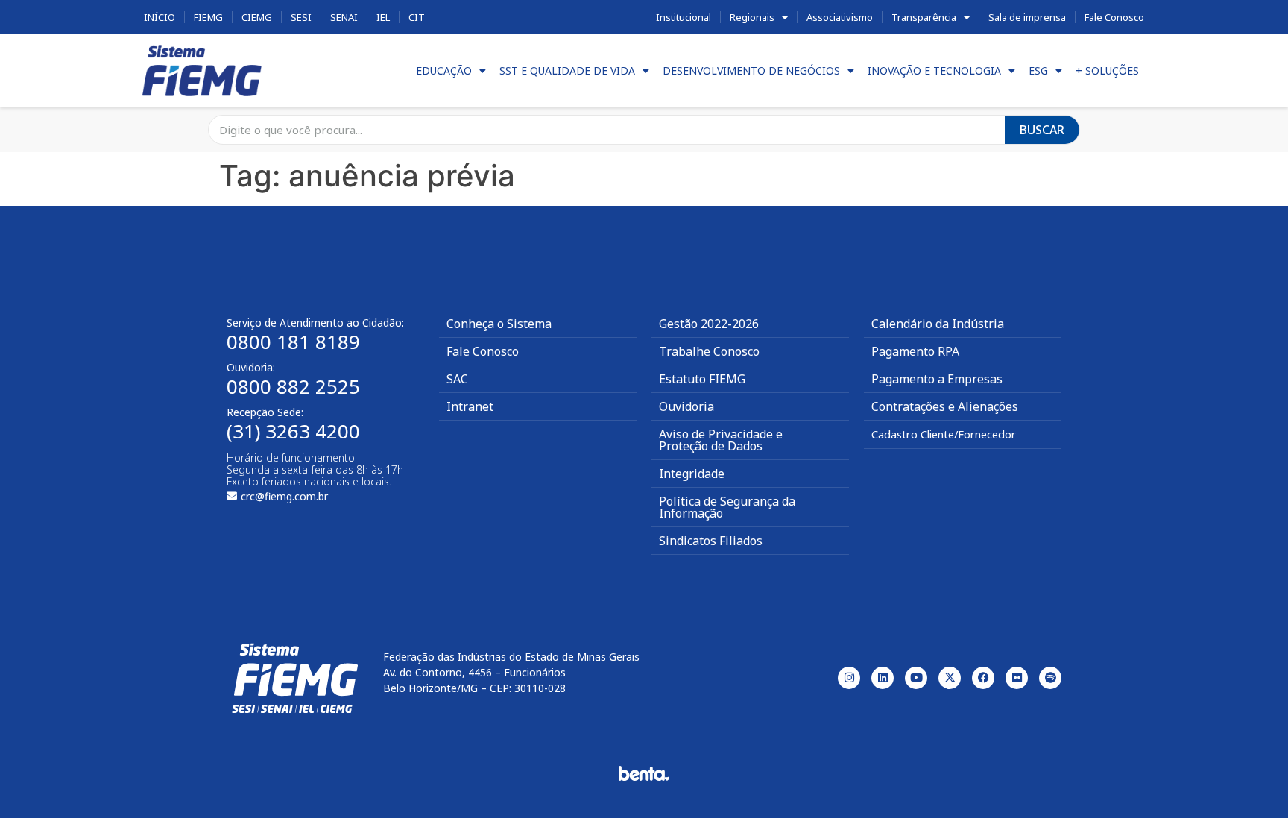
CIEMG (257, 17)
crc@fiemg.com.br (284, 496)
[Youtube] (916, 678)
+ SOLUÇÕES (1107, 70)
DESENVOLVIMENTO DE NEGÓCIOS (751, 70)
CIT (416, 17)
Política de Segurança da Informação (727, 507)
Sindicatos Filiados (711, 540)
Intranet (469, 406)
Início (159, 17)
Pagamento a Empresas (937, 379)
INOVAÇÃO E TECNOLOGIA (934, 70)
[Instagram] (849, 678)
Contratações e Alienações (944, 406)
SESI (301, 17)
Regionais (752, 17)
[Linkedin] (882, 678)
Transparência (923, 17)
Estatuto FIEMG (702, 379)
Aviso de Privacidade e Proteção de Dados (721, 440)
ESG (1038, 70)
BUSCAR (1042, 130)
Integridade (691, 473)
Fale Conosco (1114, 17)
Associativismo (839, 17)
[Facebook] (983, 678)
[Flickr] (1017, 678)
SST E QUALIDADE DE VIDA (567, 70)
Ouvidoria (686, 406)
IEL (383, 17)
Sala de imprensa (1027, 17)
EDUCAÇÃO (444, 70)
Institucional (683, 17)
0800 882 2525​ (293, 386)
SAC (457, 379)
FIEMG (208, 17)
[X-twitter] (949, 678)
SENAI (344, 17)
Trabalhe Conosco (709, 351)
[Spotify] (1050, 678)
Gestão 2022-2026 (709, 323)
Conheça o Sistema (499, 323)
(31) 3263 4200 (293, 431)
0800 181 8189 (293, 341)
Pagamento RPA (915, 351)
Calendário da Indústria (937, 323)
